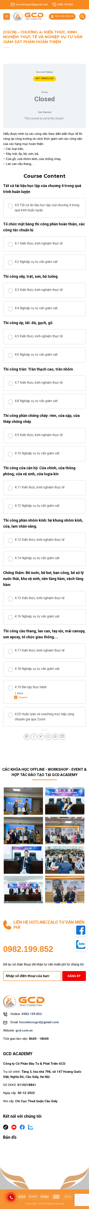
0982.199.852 (65, 4)
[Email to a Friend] (48, 736)
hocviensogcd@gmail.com (32, 4)
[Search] (82, 16)
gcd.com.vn (24, 1030)
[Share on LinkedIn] (62, 736)
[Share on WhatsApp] (27, 736)
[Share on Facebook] (34, 736)
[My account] (62, 16)
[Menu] (6, 16)
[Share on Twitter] (41, 736)
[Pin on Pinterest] (55, 736)
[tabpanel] (44, 148)
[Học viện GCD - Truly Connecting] (28, 16)
